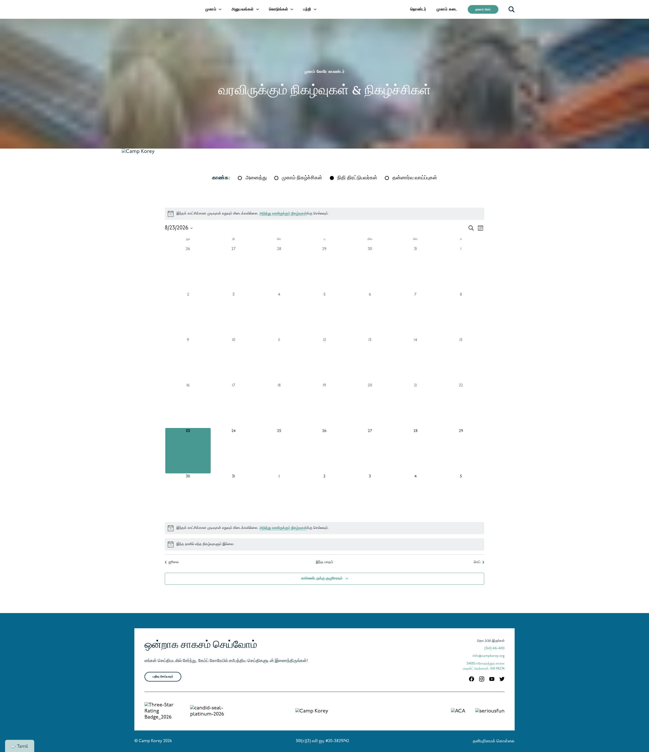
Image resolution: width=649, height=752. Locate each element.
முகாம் (210, 9)
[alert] (324, 214)
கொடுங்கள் (278, 9)
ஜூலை (174, 562)
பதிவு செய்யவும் (163, 676)
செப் (477, 562)
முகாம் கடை (447, 9)
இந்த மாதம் (324, 562)
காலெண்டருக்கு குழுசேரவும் (321, 578)
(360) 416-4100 (494, 648)
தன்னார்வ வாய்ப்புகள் (414, 178)
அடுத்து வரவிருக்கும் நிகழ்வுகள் (283, 214)
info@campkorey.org (488, 656)
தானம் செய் (483, 9)
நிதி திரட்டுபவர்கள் (357, 178)
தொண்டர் (418, 9)
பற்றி (307, 9)
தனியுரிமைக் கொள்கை (494, 741)
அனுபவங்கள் (242, 9)
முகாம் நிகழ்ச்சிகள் (302, 178)
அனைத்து (256, 178)
